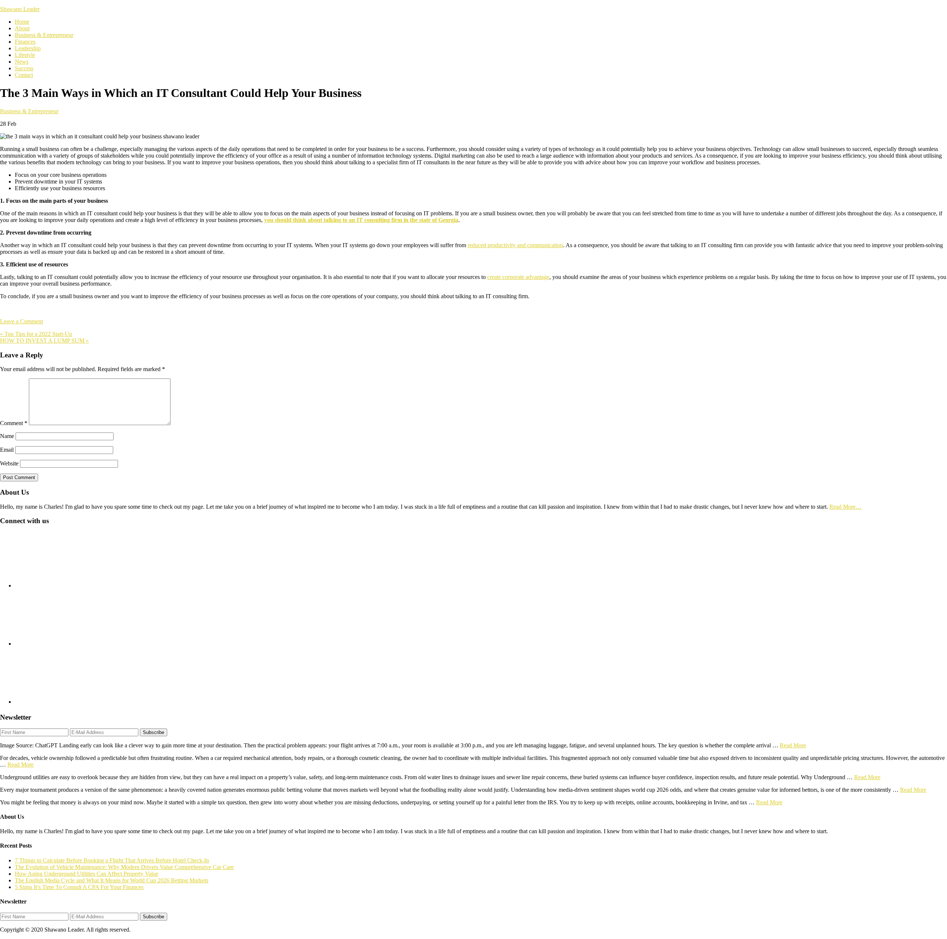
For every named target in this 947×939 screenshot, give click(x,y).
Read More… (845, 507)
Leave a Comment (21, 321)
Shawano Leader (20, 9)
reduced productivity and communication (515, 245)
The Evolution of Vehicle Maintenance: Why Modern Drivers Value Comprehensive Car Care (124, 867)
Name (7, 436)
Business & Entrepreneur (29, 111)
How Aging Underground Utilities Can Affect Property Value (86, 874)
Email (7, 450)
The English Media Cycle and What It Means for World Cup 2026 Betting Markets (111, 880)
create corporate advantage (518, 277)
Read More (793, 745)
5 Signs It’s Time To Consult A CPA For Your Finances (79, 887)
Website (9, 463)
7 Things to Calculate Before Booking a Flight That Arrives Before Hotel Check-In (112, 860)
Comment (13, 423)
